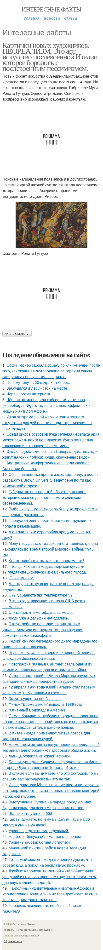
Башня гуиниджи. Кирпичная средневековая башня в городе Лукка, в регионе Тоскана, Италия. (51, 764)
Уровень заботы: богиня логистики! (40, 842)
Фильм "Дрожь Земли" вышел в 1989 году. (46, 704)
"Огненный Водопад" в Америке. (38, 710)
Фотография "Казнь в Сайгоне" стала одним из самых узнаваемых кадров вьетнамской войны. (47, 666)
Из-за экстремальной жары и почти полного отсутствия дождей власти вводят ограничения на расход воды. (47, 422)
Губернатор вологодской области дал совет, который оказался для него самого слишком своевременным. (44, 497)
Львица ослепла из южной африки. (40, 756)
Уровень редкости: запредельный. (39, 830)
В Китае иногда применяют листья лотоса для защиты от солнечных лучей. (46, 735)
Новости (52, 18)
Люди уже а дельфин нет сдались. (39, 618)
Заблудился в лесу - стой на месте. (37, 388)
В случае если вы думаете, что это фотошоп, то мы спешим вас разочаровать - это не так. (50, 776)
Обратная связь (13, 941)
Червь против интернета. (28, 394)
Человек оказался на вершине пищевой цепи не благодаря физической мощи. (48, 655)
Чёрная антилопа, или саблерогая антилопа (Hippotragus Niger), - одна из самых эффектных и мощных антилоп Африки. (46, 405)
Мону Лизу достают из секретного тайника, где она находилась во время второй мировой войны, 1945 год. (50, 548)
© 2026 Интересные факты (19, 924)
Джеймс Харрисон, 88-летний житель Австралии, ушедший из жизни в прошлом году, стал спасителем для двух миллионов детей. (49, 876)
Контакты (9, 929)
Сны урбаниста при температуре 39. (41, 595)
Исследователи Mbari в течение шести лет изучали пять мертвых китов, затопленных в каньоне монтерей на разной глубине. (50, 790)
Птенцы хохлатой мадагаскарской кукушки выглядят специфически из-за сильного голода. (44, 569)
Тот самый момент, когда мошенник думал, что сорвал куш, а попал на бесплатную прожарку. (47, 862)
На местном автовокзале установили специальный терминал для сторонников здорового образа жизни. (51, 747)
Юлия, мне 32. (21, 577)
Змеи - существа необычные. (35, 698)
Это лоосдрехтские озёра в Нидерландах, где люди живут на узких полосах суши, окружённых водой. (49, 454)
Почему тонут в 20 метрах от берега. (38, 382)
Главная (32, 18)
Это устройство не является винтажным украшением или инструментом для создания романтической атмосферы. (42, 629)
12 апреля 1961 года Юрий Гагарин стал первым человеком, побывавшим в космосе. (48, 689)
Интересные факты (51, 9)
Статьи (70, 18)
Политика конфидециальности (21, 935)
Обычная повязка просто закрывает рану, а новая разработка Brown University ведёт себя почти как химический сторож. (50, 480)
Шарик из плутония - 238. (31, 813)
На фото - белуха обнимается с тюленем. (45, 836)
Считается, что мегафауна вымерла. (41, 612)
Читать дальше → (17, 334)
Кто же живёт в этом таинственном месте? (46, 560)
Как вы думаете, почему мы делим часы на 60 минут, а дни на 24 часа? (46, 822)
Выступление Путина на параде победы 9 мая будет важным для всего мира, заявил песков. (46, 804)
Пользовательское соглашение (35, 929)
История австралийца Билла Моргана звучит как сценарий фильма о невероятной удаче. (48, 678)
